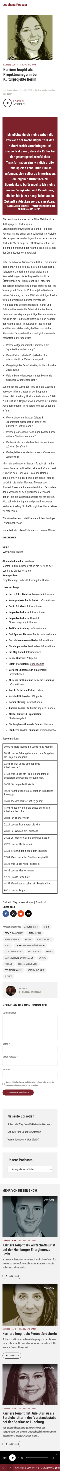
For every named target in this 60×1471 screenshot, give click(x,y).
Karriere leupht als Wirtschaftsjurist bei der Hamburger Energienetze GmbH (28, 1249)
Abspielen (14, 1276)
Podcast (9, 964)
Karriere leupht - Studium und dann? (20, 65)
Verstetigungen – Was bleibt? (23, 1139)
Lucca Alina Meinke (14, 952)
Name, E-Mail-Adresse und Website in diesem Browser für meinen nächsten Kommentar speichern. (30, 1084)
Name (6, 1044)
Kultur (28, 939)
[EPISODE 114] (30, 1304)
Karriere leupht (12, 939)
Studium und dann (36, 970)
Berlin (46, 927)
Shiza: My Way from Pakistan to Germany (30, 1124)
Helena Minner (12, 90)
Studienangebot (17, 718)
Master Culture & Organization (19, 958)
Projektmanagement (28, 964)
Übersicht (49, 724)
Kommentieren (9, 1012)
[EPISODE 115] (30, 1216)
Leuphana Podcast (14, 5)
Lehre (40, 690)
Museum (42, 958)
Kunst (7, 945)
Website (6, 1069)
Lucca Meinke (34, 952)
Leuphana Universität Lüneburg (30, 945)
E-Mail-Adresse (10, 1056)
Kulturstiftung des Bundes (41, 708)
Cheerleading (37, 664)
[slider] (37, 1457)
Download (41, 902)
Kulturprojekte (44, 939)
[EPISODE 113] (30, 1384)
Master (49, 952)
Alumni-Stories (31, 927)
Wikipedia (31, 658)
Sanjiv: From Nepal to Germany (24, 1131)
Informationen (48, 600)
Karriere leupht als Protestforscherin (29, 1334)
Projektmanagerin (13, 970)
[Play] (12, 1457)
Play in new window (23, 902)
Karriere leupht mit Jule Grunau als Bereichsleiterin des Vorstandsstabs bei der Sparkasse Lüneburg (29, 1417)
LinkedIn (50, 594)
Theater (8, 976)
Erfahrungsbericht (13, 933)
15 (4, 1457)
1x (52, 1457)
